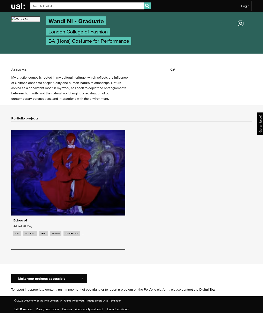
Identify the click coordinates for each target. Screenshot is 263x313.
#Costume (30, 233)
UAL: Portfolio (18, 6)
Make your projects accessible (41, 278)
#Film (43, 233)
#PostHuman (71, 233)
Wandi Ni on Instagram (240, 23)
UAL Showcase (23, 309)
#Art (17, 233)
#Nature (56, 233)
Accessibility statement (89, 309)
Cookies (67, 309)
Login (245, 6)
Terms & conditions (118, 309)
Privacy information (47, 309)
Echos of (20, 220)
